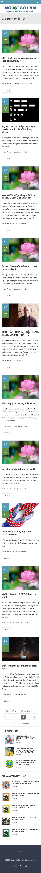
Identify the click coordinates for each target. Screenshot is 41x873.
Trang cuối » (26, 723)
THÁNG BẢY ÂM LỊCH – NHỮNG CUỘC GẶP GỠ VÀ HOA (25, 738)
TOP (20, 852)
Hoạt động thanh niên (20, 152)
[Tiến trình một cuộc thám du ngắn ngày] (20, 649)
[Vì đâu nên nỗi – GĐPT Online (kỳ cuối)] (20, 578)
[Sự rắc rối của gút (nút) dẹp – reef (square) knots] (20, 250)
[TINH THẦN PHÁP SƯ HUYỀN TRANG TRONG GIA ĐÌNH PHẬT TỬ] (20, 315)
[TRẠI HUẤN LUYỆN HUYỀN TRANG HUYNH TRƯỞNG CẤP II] (6, 809)
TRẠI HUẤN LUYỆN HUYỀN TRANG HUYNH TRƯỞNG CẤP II (24, 806)
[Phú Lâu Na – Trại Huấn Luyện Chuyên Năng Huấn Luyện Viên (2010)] (6, 785)
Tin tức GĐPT (28, 83)
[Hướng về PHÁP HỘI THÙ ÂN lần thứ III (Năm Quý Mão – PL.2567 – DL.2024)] (9, 764)
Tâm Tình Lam (17, 360)
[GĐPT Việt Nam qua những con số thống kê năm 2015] (20, 41)
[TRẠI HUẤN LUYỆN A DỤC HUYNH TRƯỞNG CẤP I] (6, 821)
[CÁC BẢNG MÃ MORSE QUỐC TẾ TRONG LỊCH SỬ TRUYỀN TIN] (20, 178)
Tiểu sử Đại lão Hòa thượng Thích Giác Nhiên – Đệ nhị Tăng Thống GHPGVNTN (25, 750)
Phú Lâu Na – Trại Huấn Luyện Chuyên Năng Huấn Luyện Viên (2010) (25, 782)
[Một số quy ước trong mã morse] (20, 387)
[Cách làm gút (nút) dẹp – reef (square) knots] (20, 515)
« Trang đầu (25, 711)
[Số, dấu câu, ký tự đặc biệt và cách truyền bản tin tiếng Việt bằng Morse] (20, 110)
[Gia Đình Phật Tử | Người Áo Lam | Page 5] (20, 8)
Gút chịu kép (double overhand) (18, 469)
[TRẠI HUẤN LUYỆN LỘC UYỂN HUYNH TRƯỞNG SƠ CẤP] (6, 833)
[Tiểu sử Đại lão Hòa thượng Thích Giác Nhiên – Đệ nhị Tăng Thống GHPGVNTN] (9, 751)
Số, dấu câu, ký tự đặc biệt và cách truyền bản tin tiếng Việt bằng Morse (19, 129)
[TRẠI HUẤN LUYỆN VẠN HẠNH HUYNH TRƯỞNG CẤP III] (6, 797)
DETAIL (6, 90)
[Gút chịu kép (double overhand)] (20, 452)
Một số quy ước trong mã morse (18, 403)
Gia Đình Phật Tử (18, 83)
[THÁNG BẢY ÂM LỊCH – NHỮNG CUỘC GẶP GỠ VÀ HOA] (9, 739)
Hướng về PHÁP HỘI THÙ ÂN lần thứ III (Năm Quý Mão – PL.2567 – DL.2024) (26, 762)
